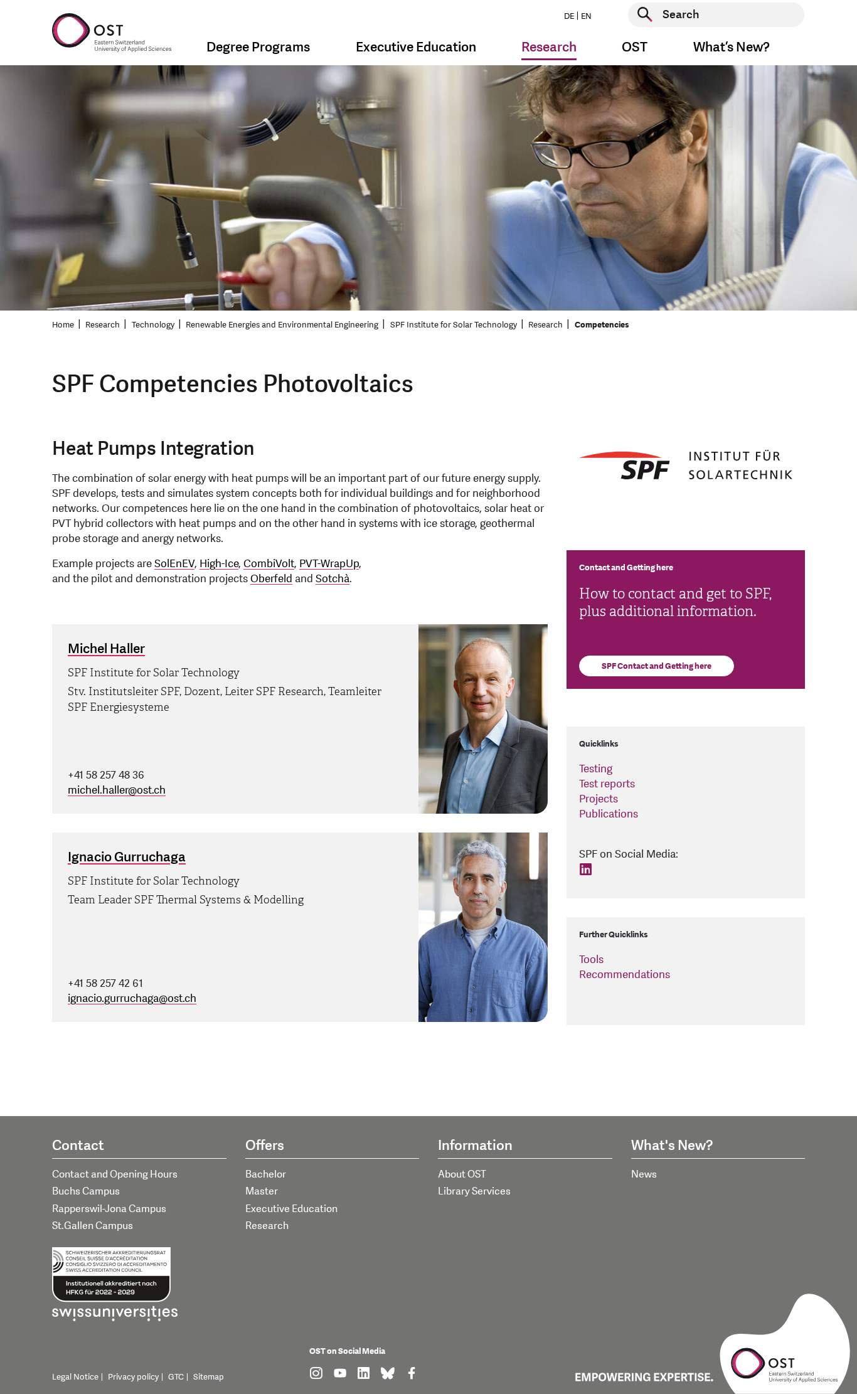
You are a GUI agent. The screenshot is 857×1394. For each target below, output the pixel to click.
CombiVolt (268, 563)
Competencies (602, 325)
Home (63, 325)
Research (102, 325)
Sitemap (208, 1377)
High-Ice (219, 563)
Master (261, 1191)
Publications (608, 814)
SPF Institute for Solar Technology (453, 325)
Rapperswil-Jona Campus (109, 1209)
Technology (153, 325)
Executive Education (291, 1209)
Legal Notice (75, 1377)
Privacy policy (133, 1377)
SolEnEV (174, 563)
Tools (591, 959)
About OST (462, 1174)
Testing (595, 769)
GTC (176, 1377)
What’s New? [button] (731, 47)
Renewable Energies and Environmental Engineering (282, 325)
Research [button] (549, 47)
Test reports (607, 784)
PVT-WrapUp (329, 563)
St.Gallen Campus (92, 1226)
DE (569, 16)
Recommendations (624, 974)
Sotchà (332, 579)
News (644, 1174)
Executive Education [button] (416, 47)
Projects (598, 799)
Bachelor (265, 1174)
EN (586, 16)
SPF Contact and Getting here (656, 666)
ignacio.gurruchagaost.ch (132, 998)
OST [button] (634, 47)
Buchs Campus (86, 1191)
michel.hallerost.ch (117, 790)
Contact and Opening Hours (115, 1174)
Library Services (474, 1191)
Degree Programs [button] (258, 47)
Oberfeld (271, 579)
